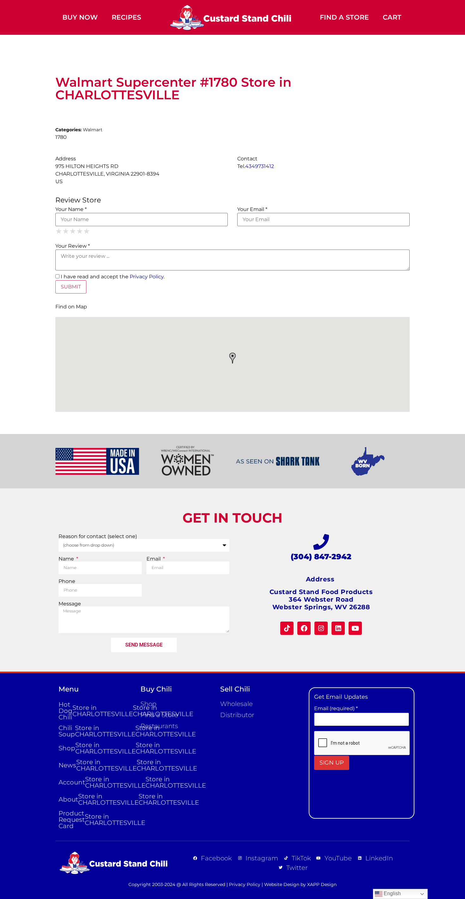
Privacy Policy (147, 277)
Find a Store (344, 17)
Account (96, 782)
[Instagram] (321, 628)
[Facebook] (304, 628)
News (96, 765)
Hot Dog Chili (96, 711)
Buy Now (80, 17)
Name (67, 558)
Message (70, 603)
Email (154, 558)
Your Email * (252, 209)
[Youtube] (355, 628)
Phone (67, 581)
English (391, 893)
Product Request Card (96, 819)
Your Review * (72, 246)
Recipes (126, 17)
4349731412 (259, 166)
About (96, 799)
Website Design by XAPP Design (300, 884)
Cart (392, 17)
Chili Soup (96, 731)
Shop (96, 748)
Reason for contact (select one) (98, 536)
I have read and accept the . (111, 276)
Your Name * (71, 209)
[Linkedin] (338, 628)
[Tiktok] (287, 628)
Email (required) (336, 708)
